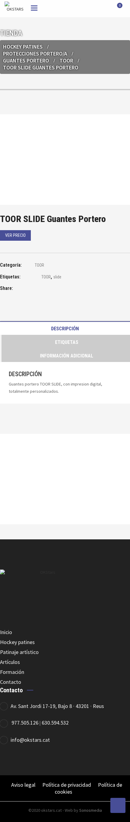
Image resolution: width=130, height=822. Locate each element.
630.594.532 (55, 722)
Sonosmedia (90, 810)
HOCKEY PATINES (23, 46)
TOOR (66, 60)
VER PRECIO (15, 235)
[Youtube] (121, 759)
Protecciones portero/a (35, 53)
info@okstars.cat (30, 739)
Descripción (65, 329)
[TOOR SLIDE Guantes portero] (35, 289)
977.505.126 (24, 722)
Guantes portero (26, 60)
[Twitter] (88, 759)
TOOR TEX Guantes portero (65, 495)
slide (57, 277)
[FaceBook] (72, 759)
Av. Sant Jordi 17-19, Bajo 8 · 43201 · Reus (57, 706)
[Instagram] (105, 759)
